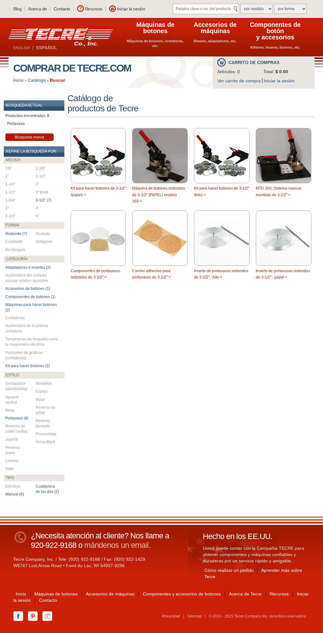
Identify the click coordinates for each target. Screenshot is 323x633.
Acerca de (37, 8)
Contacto (62, 8)
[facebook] (19, 615)
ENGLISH (21, 48)
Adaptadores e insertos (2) (28, 267)
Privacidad (171, 616)
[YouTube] (49, 615)
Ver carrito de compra (239, 80)
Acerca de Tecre (245, 593)
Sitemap (194, 616)
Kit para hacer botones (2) (27, 366)
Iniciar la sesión (131, 8)
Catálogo (37, 80)
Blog (17, 8)
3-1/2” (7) (43, 200)
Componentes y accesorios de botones (182, 593)
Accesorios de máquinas (110, 593)
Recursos (94, 8)
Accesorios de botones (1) (27, 288)
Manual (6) (14, 494)
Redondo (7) (16, 234)
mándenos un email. (117, 545)
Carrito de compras (253, 62)
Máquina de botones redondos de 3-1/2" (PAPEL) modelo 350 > (158, 194)
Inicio (18, 80)
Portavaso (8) (16, 418)
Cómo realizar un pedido (229, 570)
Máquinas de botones (56, 593)
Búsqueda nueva (29, 137)
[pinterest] (34, 615)
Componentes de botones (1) (30, 297)
